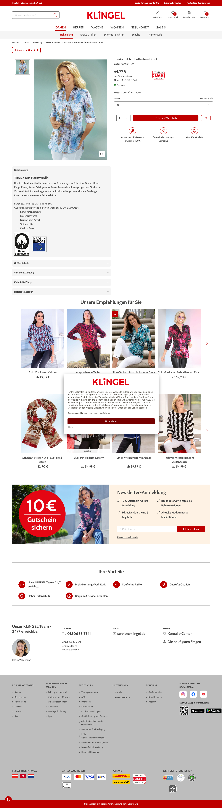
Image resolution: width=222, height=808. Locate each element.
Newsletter (53, 706)
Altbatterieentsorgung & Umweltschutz (92, 723)
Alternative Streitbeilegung (93, 729)
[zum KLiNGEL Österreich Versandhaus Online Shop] (15, 776)
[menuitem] (60, 27)
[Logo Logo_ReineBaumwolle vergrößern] (21, 244)
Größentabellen (155, 692)
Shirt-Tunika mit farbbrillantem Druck (133, 372)
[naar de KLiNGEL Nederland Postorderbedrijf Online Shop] (31, 776)
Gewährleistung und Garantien (94, 716)
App (50, 716)
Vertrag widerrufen (89, 692)
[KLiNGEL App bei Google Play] (214, 711)
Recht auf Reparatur (90, 752)
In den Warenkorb (167, 118)
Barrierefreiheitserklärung (92, 747)
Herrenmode (20, 701)
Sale (16, 716)
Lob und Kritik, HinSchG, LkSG (94, 742)
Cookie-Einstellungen (91, 711)
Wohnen (18, 711)
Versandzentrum (122, 697)
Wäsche (17, 706)
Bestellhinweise (155, 697)
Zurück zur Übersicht (27, 50)
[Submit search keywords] (55, 15)
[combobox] (36, 15)
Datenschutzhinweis (127, 537)
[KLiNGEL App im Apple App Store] (197, 710)
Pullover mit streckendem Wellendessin (179, 459)
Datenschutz (87, 706)
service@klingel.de (131, 633)
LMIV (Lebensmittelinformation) (93, 736)
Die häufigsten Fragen (184, 642)
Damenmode (20, 697)
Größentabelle (206, 98)
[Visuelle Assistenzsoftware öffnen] (171, 789)
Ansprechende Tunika (88, 372)
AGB (83, 697)
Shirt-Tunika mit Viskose (42, 372)
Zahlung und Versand (57, 692)
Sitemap (18, 692)
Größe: (117, 98)
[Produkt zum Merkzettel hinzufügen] (206, 118)
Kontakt (118, 692)
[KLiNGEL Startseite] (106, 15)
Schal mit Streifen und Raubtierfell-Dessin (42, 459)
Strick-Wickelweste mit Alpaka (133, 457)
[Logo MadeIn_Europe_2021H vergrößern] (39, 244)
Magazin (152, 701)
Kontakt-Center (180, 633)
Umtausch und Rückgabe (59, 697)
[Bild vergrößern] (102, 154)
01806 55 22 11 (79, 633)
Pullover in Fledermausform (88, 457)
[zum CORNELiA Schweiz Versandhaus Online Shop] (23, 776)
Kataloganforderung (57, 711)
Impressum (86, 701)
